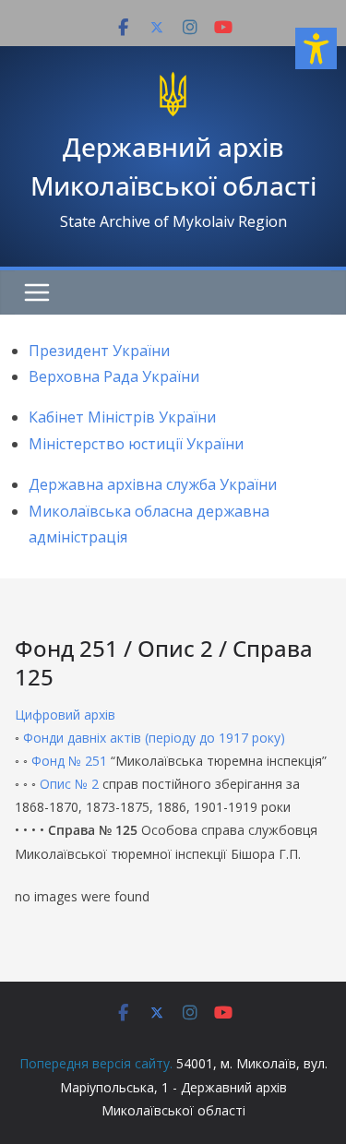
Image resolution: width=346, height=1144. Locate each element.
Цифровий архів (65, 714)
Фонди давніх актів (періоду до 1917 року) (154, 737)
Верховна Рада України (114, 376)
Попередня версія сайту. (96, 1063)
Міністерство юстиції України (136, 444)
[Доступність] (316, 48)
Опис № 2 (69, 783)
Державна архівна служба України (153, 484)
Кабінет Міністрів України (122, 417)
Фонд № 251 (69, 760)
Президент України (99, 350)
